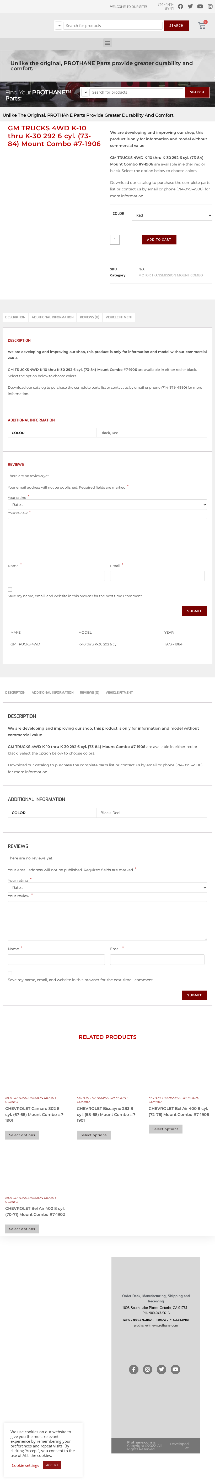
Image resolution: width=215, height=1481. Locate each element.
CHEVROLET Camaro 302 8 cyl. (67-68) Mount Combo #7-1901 (34, 1114)
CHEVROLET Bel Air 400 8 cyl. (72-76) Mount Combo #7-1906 (179, 1111)
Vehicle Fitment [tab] (119, 317)
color (118, 213)
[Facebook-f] (133, 1369)
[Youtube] (175, 1369)
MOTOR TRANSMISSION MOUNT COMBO (170, 275)
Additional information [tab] (53, 317)
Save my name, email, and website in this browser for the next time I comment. (75, 596)
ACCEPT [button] (52, 1465)
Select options (22, 1135)
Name (15, 565)
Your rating (18, 497)
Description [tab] (15, 317)
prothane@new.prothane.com (156, 1325)
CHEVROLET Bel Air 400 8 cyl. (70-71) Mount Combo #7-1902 (35, 1211)
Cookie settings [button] (25, 1465)
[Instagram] (147, 1369)
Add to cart (159, 239)
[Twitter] (161, 1369)
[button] (107, 42)
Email (116, 565)
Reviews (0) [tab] (89, 317)
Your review (19, 512)
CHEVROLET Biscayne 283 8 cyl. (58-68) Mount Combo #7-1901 (107, 1114)
